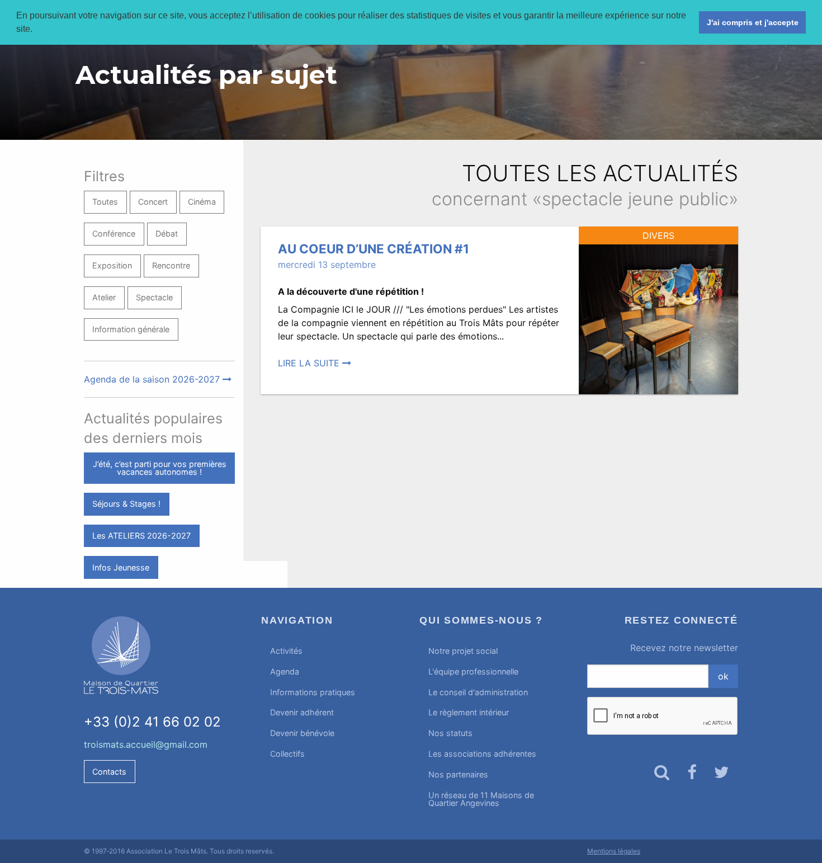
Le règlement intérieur (468, 712)
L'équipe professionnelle (473, 671)
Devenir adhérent (302, 712)
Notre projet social (463, 650)
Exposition (112, 265)
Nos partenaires (458, 774)
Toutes (105, 201)
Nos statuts (450, 733)
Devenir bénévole (302, 733)
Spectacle (154, 297)
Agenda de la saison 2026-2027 (153, 379)
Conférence (113, 233)
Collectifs (287, 753)
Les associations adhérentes (482, 753)
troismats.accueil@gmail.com (145, 744)
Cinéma (202, 201)
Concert (153, 201)
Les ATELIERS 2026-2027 (141, 535)
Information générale (130, 329)
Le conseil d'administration (478, 692)
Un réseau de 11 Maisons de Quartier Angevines (481, 799)
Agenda (284, 671)
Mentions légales (613, 851)
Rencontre (171, 265)
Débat (166, 233)
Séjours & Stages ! (126, 503)
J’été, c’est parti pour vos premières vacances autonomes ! (159, 468)
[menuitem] (332, 651)
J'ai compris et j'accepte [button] (753, 22)
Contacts (109, 771)
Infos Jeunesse (120, 567)
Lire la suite (310, 363)
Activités (286, 650)
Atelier (104, 297)
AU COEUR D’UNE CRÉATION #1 (373, 248)
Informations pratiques (312, 692)
